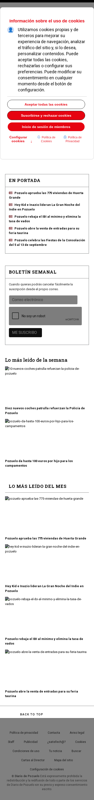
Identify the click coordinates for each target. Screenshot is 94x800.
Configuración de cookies (47, 769)
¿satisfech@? (56, 742)
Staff (11, 742)
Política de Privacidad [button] (74, 139)
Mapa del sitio (63, 760)
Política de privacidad (24, 732)
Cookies (80, 742)
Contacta (54, 732)
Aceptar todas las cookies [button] (46, 104)
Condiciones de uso (26, 751)
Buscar (76, 751)
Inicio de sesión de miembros (46, 127)
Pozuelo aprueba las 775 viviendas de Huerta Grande (45, 538)
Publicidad (31, 742)
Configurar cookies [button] (20, 139)
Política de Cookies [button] (48, 139)
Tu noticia (55, 751)
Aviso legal (77, 732)
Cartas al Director (33, 760)
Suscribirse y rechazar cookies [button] (46, 115)
